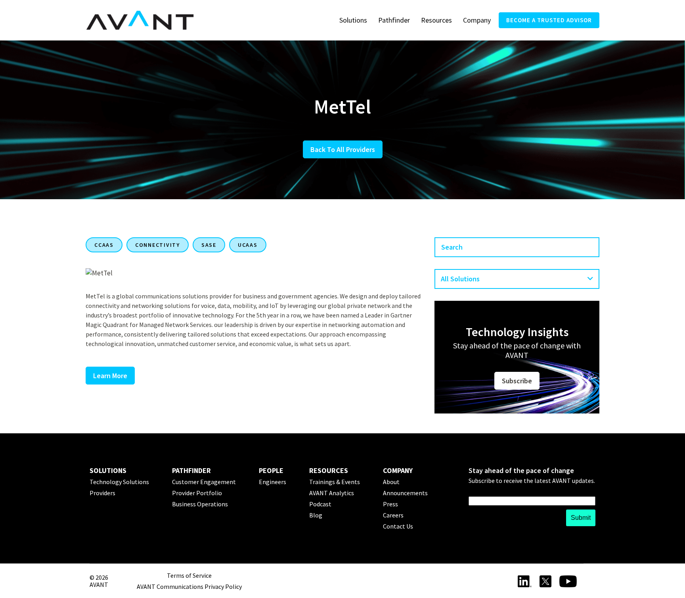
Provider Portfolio (197, 493)
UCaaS (248, 244)
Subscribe (517, 380)
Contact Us (398, 526)
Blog (315, 515)
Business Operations (200, 504)
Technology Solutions (119, 482)
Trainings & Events (334, 482)
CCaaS (104, 244)
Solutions (353, 20)
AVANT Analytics (331, 493)
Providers (102, 493)
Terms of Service (189, 575)
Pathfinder (394, 20)
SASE (208, 244)
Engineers (272, 482)
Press (390, 504)
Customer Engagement (204, 482)
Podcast (320, 504)
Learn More (110, 375)
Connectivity (157, 244)
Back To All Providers (342, 149)
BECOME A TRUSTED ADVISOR (549, 20)
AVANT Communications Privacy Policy (189, 586)
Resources (436, 20)
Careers (393, 515)
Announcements (405, 493)
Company (477, 20)
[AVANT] (140, 20)
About (391, 482)
